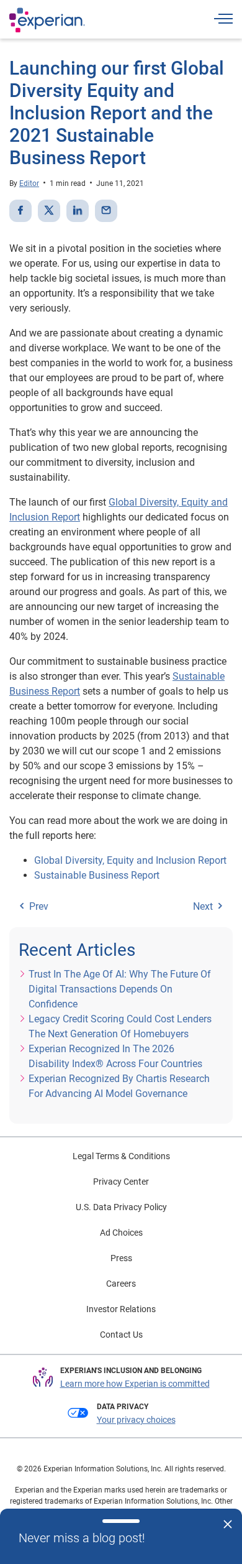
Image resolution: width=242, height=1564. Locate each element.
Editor (29, 183)
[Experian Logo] (47, 20)
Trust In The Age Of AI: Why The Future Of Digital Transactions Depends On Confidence (120, 989)
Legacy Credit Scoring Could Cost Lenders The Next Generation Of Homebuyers (120, 1026)
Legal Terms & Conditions (121, 1156)
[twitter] (49, 211)
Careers (121, 1284)
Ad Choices (121, 1233)
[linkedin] (77, 211)
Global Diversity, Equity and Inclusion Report (130, 860)
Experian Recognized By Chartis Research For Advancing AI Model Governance (119, 1086)
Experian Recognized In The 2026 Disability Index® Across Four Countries (115, 1056)
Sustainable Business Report (96, 875)
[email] (106, 211)
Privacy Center (121, 1182)
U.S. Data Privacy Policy (121, 1207)
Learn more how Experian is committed (135, 1384)
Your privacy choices (136, 1420)
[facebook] (20, 211)
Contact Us (121, 1335)
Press (121, 1258)
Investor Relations (121, 1309)
